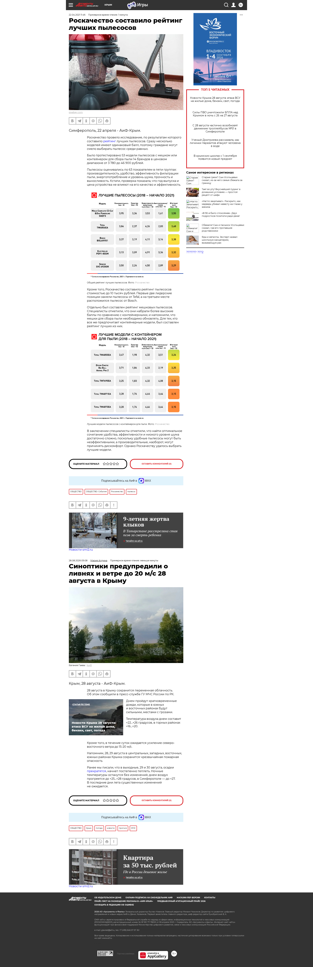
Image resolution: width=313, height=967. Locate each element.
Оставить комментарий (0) (157, 464)
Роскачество (142, 282)
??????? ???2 (194, 252)
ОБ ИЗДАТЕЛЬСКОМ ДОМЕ (107, 897)
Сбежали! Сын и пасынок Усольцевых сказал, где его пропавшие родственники (223, 228)
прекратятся (96, 771)
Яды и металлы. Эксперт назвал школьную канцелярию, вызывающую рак (219, 240)
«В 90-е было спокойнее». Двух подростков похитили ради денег (221, 214)
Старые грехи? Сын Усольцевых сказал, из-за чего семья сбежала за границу (222, 180)
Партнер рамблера (125, 954)
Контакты (209, 897)
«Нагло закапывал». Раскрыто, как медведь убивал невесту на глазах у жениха (222, 204)
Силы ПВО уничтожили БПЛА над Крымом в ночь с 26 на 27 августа (215, 114)
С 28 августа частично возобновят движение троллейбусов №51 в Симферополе (215, 128)
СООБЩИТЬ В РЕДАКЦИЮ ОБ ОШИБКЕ (114, 905)
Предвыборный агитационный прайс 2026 (181, 901)
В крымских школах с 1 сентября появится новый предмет (215, 157)
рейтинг (109, 141)
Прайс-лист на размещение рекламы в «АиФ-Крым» (123, 901)
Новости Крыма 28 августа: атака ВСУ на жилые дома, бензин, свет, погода (215, 99)
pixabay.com (76, 112)
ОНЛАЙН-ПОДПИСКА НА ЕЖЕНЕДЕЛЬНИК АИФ (149, 897)
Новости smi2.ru (81, 549)
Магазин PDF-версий (188, 897)
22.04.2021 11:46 (77, 14)
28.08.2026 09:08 (78, 560)
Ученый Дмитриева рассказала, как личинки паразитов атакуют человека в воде (215, 143)
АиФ (89, 665)
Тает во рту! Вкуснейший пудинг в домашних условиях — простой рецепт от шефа (221, 192)
